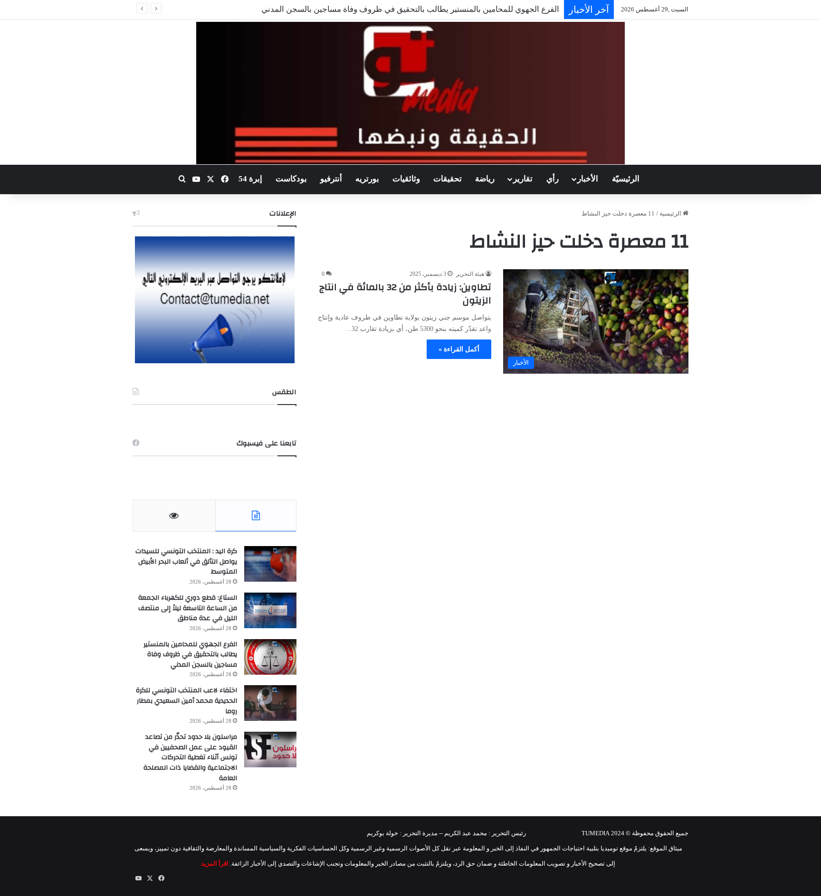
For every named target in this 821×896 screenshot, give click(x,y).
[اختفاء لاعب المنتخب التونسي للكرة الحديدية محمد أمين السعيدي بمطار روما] (270, 703)
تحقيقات (447, 178)
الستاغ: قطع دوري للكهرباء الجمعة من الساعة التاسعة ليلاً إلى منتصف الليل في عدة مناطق (187, 608)
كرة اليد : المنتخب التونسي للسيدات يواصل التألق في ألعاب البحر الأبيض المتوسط (186, 561)
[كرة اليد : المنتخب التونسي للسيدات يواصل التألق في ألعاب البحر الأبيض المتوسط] (270, 564)
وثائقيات (406, 178)
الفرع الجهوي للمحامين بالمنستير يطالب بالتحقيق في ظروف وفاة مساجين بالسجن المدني (410, 9)
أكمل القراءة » (459, 349)
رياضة (485, 178)
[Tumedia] (410, 93)
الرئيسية (671, 213)
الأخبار (587, 178)
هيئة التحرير (470, 274)
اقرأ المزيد (215, 863)
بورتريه (367, 178)
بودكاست (291, 178)
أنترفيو (331, 178)
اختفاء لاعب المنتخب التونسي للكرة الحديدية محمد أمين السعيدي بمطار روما (186, 700)
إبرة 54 (250, 178)
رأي (552, 178)
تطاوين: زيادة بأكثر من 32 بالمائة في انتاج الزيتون (405, 293)
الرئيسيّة (626, 178)
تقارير (523, 178)
